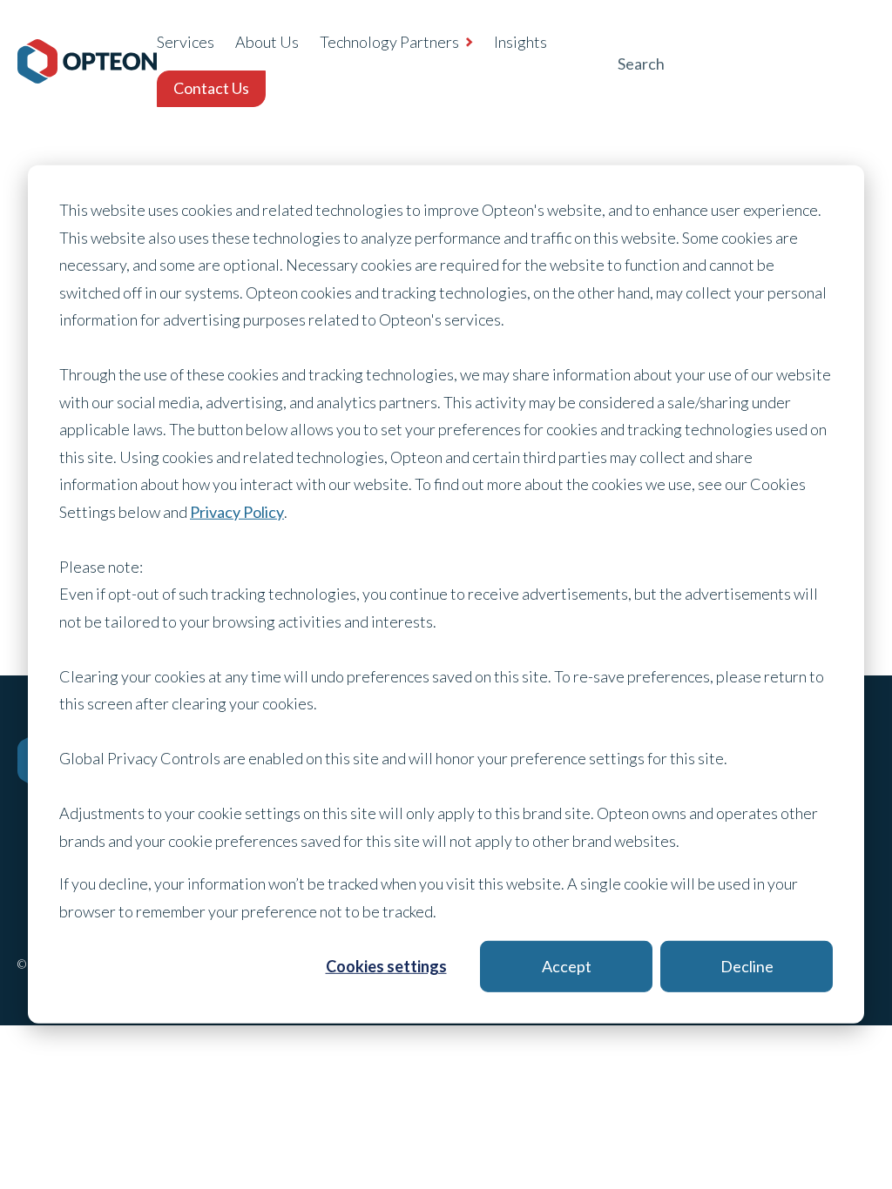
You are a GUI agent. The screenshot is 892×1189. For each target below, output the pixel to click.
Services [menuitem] (185, 41)
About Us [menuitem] (267, 41)
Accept (566, 966)
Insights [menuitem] (520, 41)
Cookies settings (386, 966)
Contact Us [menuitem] (211, 87)
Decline (747, 966)
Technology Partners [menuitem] (389, 41)
